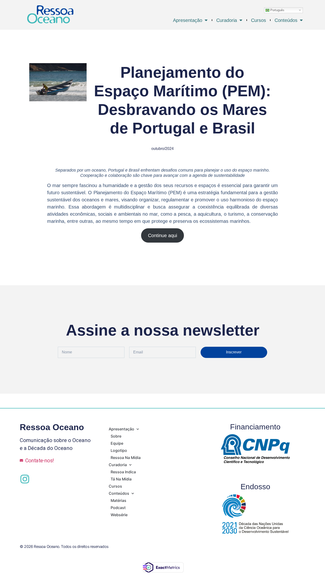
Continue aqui (162, 235)
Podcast (118, 507)
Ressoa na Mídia (126, 457)
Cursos (258, 20)
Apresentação (187, 20)
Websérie (119, 514)
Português (276, 10)
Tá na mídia (121, 479)
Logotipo (119, 450)
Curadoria (226, 20)
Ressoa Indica (123, 471)
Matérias (118, 500)
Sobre (116, 436)
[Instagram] (25, 479)
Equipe (117, 443)
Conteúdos (286, 20)
